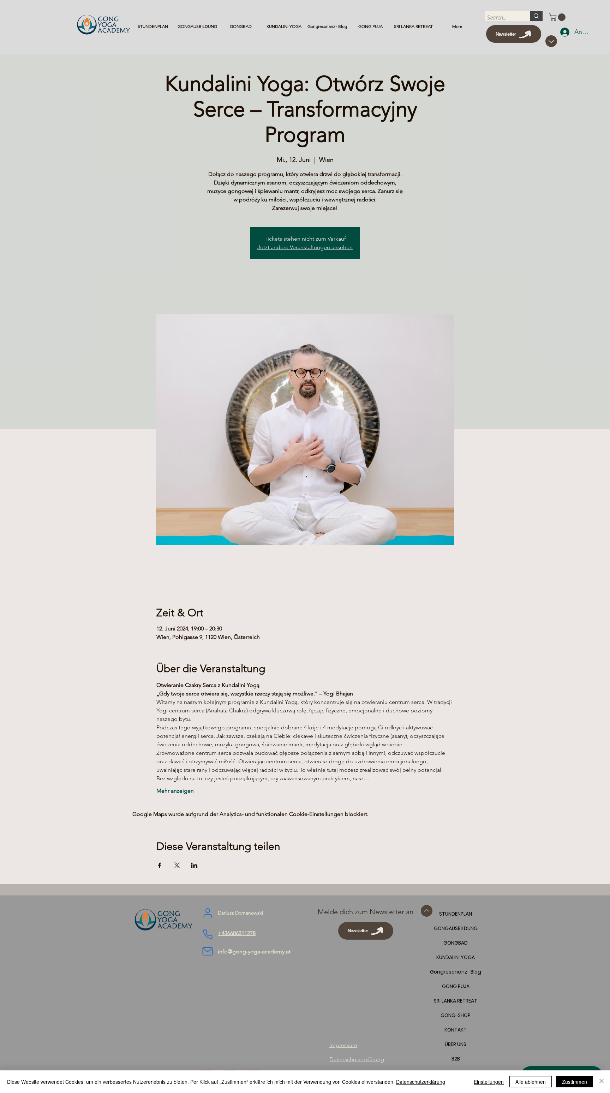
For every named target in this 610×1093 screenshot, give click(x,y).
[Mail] (207, 951)
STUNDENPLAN (455, 913)
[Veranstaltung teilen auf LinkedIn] (194, 865)
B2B (455, 1058)
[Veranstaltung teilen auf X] (177, 865)
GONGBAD (455, 942)
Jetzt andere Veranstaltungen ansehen (305, 247)
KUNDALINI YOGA (455, 957)
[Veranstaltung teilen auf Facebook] (159, 865)
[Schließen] (601, 1081)
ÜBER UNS (455, 1044)
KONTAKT (455, 1029)
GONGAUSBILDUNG (455, 928)
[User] (207, 913)
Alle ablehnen (530, 1081)
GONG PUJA (456, 986)
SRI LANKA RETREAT (455, 1000)
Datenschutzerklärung (420, 1081)
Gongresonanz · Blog (455, 971)
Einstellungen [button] (489, 1081)
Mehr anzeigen (175, 790)
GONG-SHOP (456, 1015)
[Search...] (536, 16)
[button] (558, 17)
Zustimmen (574, 1081)
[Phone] (207, 934)
